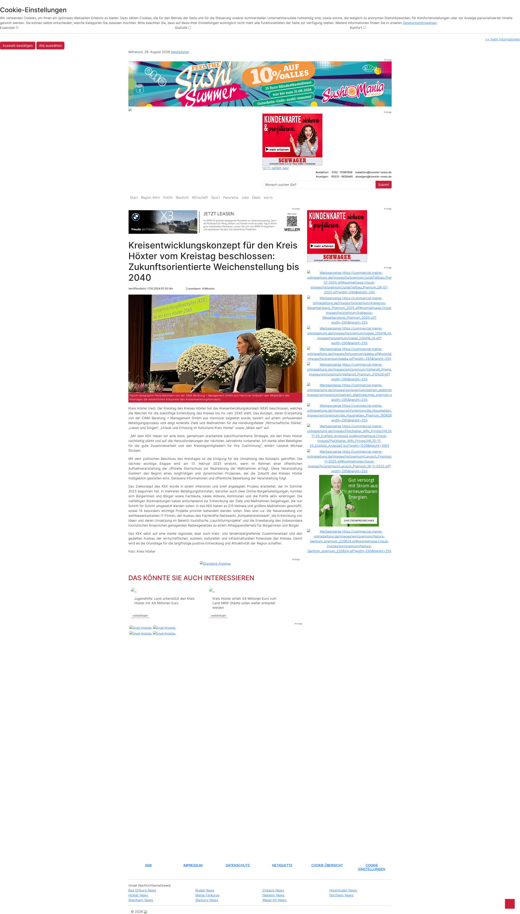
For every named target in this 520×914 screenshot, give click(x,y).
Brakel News (204, 890)
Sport (215, 197)
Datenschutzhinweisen (420, 23)
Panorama (230, 197)
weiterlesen (140, 615)
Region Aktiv (150, 197)
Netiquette (282, 865)
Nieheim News (273, 895)
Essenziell (7, 28)
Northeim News (341, 895)
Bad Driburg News (142, 890)
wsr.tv (268, 197)
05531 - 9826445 (342, 176)
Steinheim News (140, 900)
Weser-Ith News (274, 900)
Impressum (193, 865)
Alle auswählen (50, 46)
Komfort (356, 28)
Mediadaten (180, 52)
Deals (256, 197)
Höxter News (138, 895)
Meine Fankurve (207, 895)
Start (134, 197)
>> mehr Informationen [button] (502, 39)
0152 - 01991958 (342, 172)
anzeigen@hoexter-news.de (373, 176)
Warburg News (206, 900)
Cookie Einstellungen (371, 867)
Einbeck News (273, 890)
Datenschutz (238, 865)
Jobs (245, 197)
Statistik (181, 28)
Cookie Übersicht (327, 865)
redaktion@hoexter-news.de (373, 172)
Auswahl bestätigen (18, 46)
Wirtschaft (200, 197)
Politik (167, 197)
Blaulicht (182, 197)
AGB (148, 865)
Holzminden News (343, 890)
